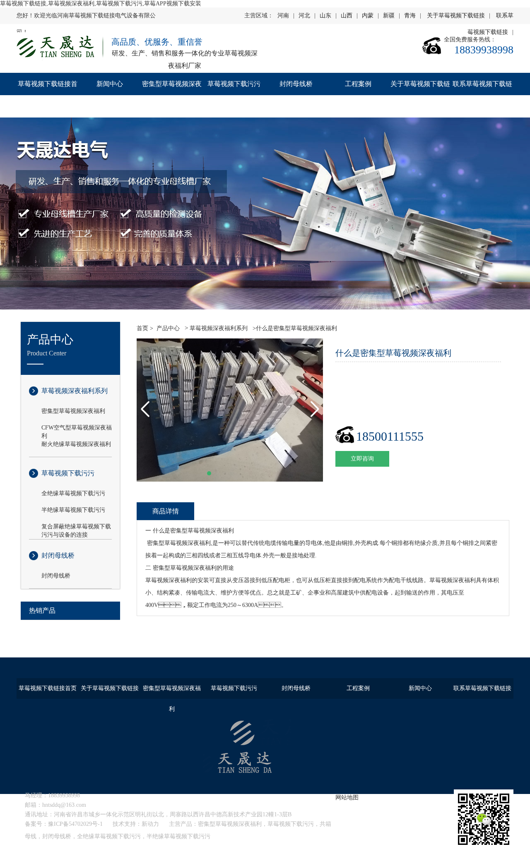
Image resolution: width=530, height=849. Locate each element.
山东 (325, 15)
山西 (346, 15)
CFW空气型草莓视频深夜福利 (76, 428)
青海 (410, 15)
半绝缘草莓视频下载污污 (73, 510)
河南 (283, 15)
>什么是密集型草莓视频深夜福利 (294, 328)
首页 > (145, 328)
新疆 (389, 15)
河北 (304, 15)
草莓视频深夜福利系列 (74, 390)
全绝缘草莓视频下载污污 (73, 493)
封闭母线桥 (296, 83)
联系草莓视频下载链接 (482, 95)
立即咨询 (362, 459)
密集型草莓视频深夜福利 (172, 95)
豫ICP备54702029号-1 (75, 824)
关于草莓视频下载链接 (456, 15)
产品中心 (168, 328)
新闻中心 (109, 83)
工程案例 (358, 83)
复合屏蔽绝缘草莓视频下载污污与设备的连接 (76, 527)
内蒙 (367, 15)
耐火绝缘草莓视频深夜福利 (76, 444)
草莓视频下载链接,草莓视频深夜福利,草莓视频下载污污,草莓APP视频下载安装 (100, 3)
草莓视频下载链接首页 (47, 95)
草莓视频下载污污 (233, 83)
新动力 (150, 824)
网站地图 (347, 797)
